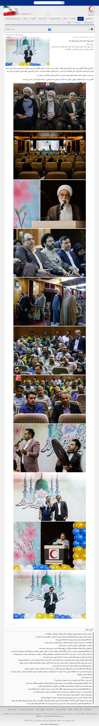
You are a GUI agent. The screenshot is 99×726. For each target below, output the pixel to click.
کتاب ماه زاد (42, 18)
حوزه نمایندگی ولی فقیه (13, 18)
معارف (25, 18)
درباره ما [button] (78, 22)
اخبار (80, 18)
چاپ (89, 29)
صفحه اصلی (89, 18)
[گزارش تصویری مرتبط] (49, 29)
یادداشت (73, 18)
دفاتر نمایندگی (88, 22)
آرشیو (69, 22)
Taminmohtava (54, 724)
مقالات (65, 18)
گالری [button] (33, 18)
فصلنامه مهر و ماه (55, 18)
